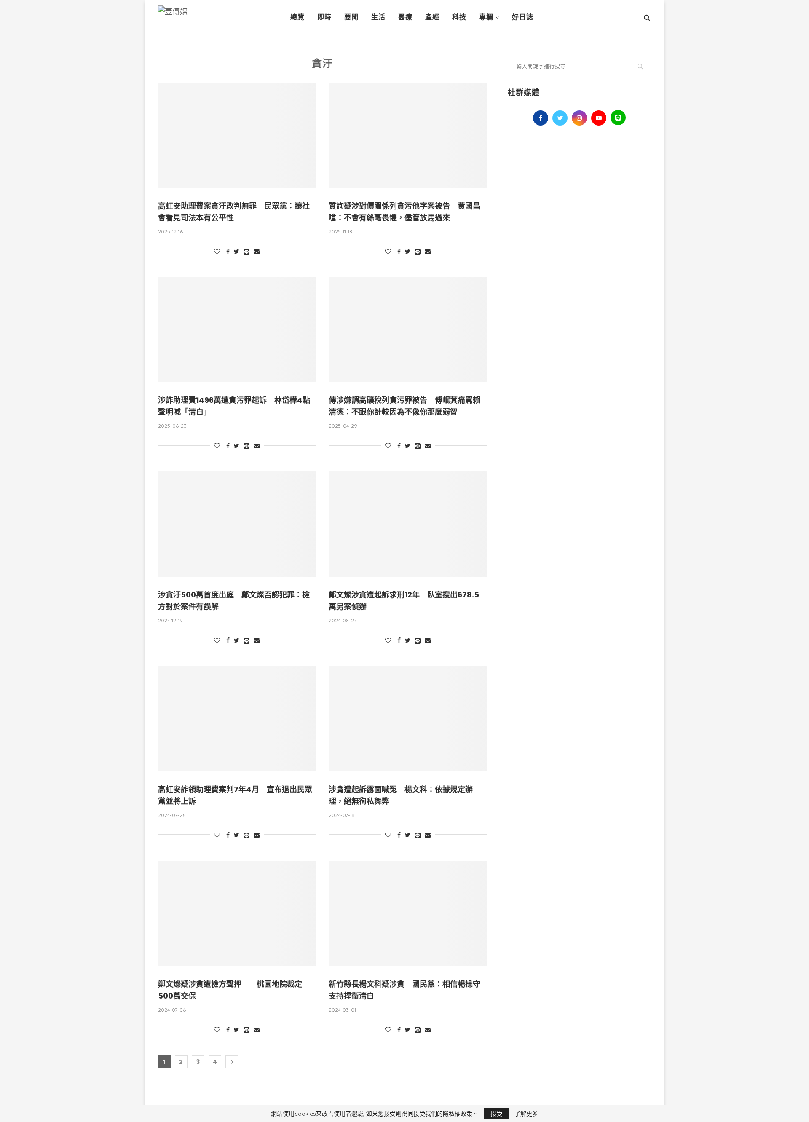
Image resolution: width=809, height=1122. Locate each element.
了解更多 (526, 1114)
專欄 (486, 17)
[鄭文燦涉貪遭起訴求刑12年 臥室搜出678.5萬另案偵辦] (408, 524)
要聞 (351, 17)
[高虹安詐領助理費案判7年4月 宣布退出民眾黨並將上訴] (237, 718)
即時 (324, 17)
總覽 (297, 17)
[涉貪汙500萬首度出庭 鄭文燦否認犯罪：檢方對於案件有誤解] (237, 524)
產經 (432, 17)
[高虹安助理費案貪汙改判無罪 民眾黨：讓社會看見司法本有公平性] (237, 135)
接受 (496, 1113)
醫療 (405, 17)
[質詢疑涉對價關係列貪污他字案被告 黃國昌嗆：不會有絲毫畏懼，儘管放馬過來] (408, 135)
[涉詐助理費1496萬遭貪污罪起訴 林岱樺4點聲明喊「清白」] (237, 330)
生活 (378, 17)
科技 (459, 17)
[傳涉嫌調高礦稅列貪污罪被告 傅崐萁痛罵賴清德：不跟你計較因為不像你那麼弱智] (408, 330)
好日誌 (522, 17)
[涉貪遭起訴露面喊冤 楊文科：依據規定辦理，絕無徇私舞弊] (408, 718)
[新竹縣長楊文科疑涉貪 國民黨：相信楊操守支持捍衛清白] (408, 913)
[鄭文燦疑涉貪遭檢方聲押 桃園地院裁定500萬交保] (237, 913)
